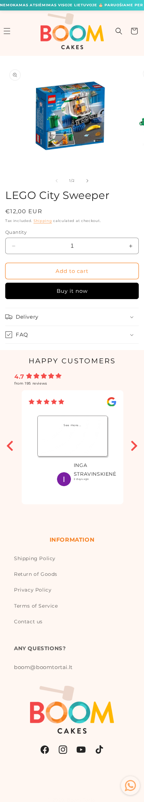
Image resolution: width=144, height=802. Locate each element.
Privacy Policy (32, 590)
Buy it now (72, 291)
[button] (119, 31)
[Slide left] (56, 180)
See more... (72, 425)
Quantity (16, 232)
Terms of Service (36, 606)
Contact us (28, 621)
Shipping (43, 220)
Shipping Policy (35, 558)
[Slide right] (87, 180)
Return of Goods (35, 574)
